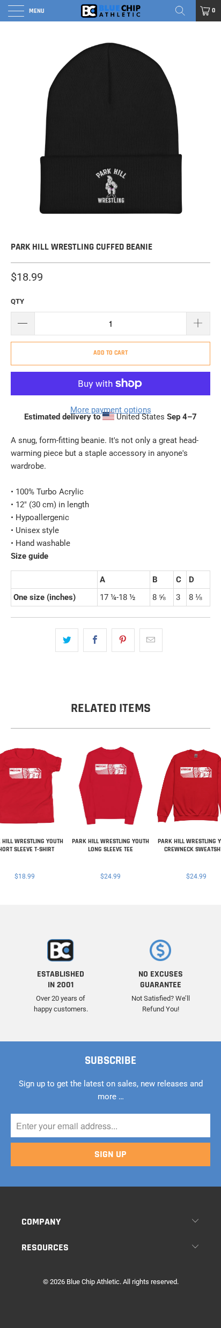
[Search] (184, 11)
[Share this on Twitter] (66, 640)
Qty (17, 301)
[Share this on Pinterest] (123, 640)
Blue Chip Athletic (93, 1282)
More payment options (110, 410)
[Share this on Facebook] (94, 640)
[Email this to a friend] (151, 640)
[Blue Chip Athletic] (110, 10)
